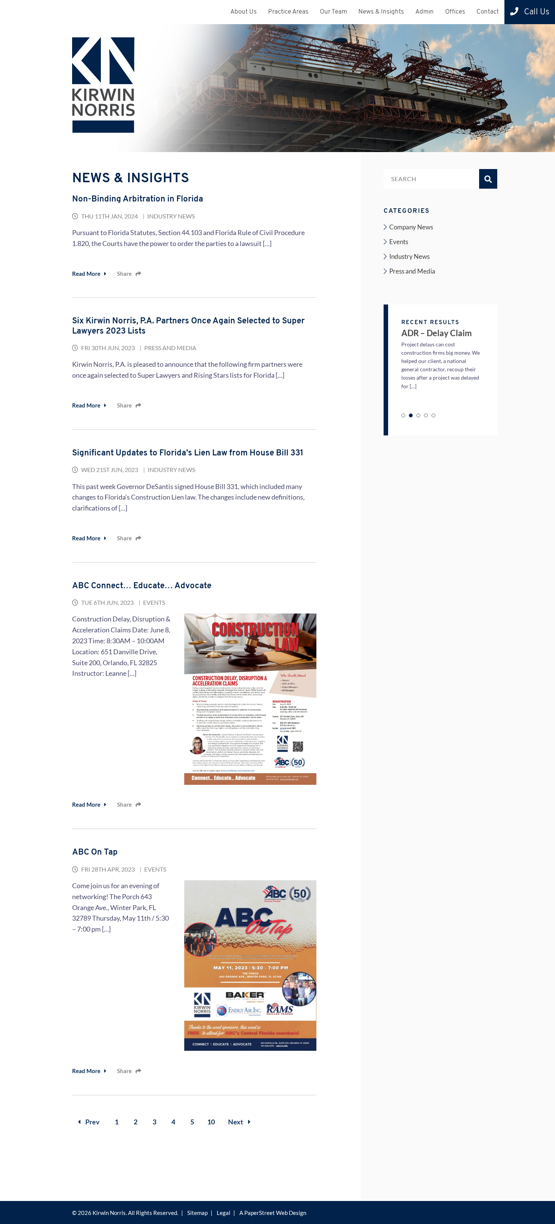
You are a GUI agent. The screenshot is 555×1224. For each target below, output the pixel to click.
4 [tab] (426, 415)
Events (154, 602)
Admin (424, 12)
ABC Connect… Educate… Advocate (141, 586)
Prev (92, 1122)
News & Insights (381, 12)
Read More (86, 273)
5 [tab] (433, 415)
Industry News (171, 216)
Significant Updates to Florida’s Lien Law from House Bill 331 (188, 453)
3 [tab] (418, 415)
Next (236, 1122)
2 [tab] (411, 415)
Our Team (333, 12)
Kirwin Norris (109, 1212)
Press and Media (170, 347)
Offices (455, 12)
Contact (487, 12)
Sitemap (197, 1212)
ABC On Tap (95, 852)
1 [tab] (403, 415)
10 (211, 1122)
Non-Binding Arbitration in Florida (137, 199)
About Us (243, 12)
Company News (411, 227)
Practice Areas (288, 12)
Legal (223, 1212)
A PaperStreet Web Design (272, 1212)
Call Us (535, 12)
